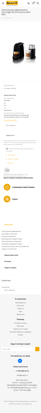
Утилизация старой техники (23, 187)
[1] (5, 85)
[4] (11, 85)
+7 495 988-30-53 (22, 371)
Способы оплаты (20, 323)
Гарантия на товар (20, 329)
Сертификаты (20, 303)
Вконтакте (20, 361)
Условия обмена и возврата (20, 332)
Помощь (20, 319)
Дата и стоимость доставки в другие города (18, 178)
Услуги (15, 199)
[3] (9, 85)
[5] (13, 85)
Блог (20, 311)
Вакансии (20, 314)
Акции (20, 335)
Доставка (20, 326)
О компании (20, 299)
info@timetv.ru (22, 375)
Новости (20, 308)
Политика (20, 305)
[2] (7, 85)
